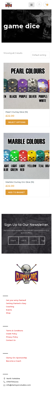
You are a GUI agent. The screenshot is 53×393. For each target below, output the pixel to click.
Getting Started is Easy (16, 303)
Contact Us (11, 340)
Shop (8, 313)
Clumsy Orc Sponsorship (16, 358)
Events (9, 310)
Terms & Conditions (14, 331)
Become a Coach (13, 361)
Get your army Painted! (16, 300)
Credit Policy (11, 334)
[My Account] (39, 4)
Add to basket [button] (16, 192)
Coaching (10, 307)
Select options (16, 122)
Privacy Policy (12, 337)
